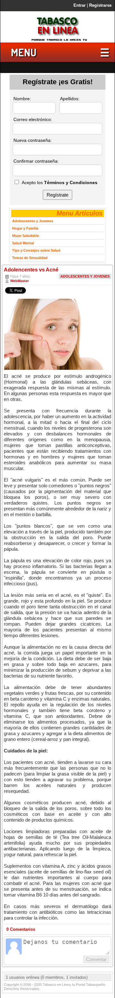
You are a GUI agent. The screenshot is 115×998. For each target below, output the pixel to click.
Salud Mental (23, 243)
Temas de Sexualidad (30, 258)
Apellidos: (70, 98)
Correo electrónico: (32, 119)
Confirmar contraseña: (36, 161)
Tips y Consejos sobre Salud (36, 250)
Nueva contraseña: (32, 140)
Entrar (79, 5)
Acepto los (59, 182)
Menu (23, 52)
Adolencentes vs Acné (31, 269)
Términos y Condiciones (70, 182)
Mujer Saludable (25, 236)
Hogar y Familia (25, 228)
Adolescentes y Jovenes (85, 276)
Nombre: (22, 98)
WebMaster (19, 281)
